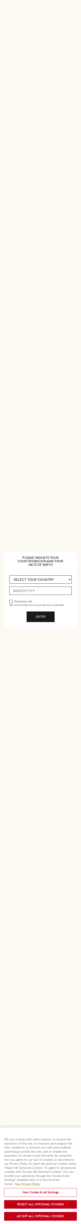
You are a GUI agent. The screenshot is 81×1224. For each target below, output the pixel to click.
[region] (40, 1175)
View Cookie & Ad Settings (40, 1192)
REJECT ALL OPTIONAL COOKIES (40, 1204)
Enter (40, 616)
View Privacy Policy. (27, 1184)
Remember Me (23, 601)
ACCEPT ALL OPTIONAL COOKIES (40, 1216)
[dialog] (40, 612)
